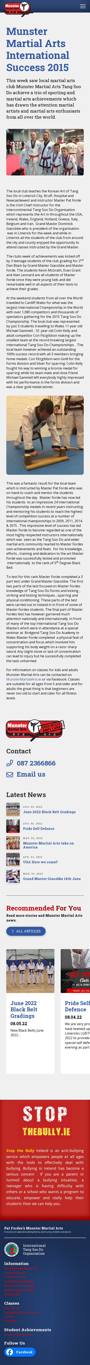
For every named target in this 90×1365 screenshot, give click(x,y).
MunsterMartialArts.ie (23, 679)
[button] (83, 6)
